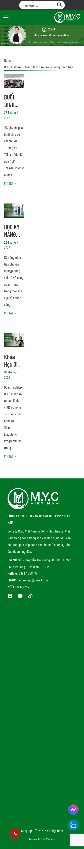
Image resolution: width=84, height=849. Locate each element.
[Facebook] (10, 596)
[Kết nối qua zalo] (73, 825)
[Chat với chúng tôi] (73, 809)
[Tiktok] (30, 596)
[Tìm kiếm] (59, 5)
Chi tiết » (10, 183)
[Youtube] (20, 596)
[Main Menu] (6, 17)
